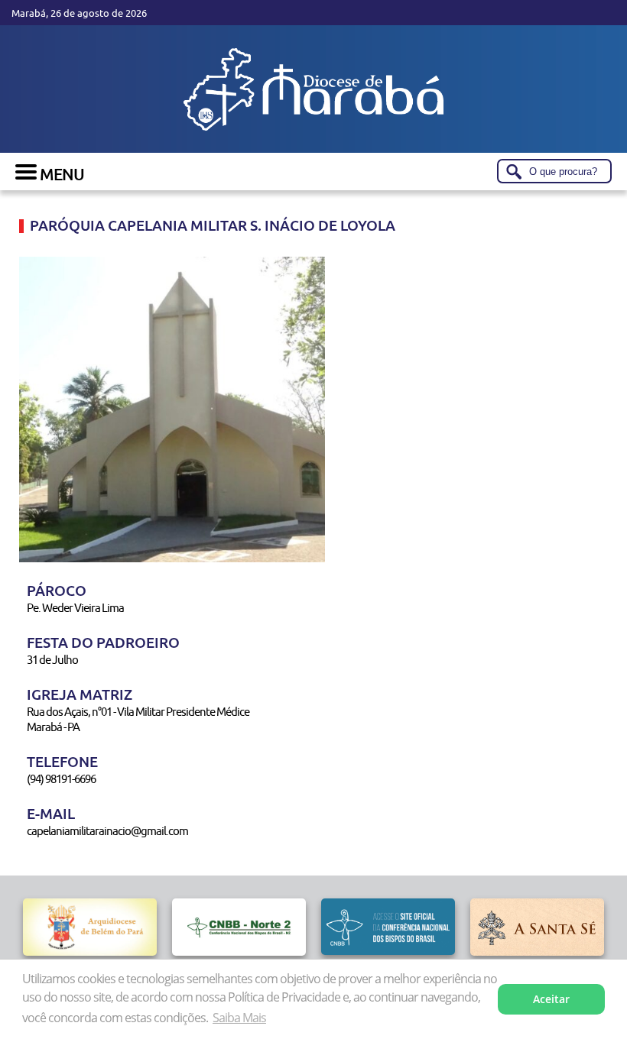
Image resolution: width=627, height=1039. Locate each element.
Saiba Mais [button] (239, 1017)
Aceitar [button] (551, 999)
